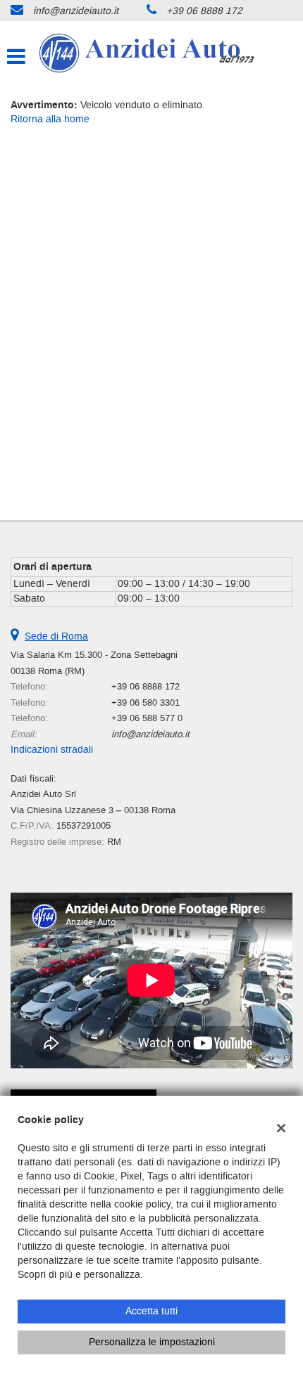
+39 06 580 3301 (145, 702)
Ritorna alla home (50, 119)
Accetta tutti (151, 1311)
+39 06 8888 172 (204, 11)
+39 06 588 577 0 (147, 718)
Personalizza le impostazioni (152, 1342)
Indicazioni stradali (52, 749)
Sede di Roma (56, 636)
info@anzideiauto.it (75, 11)
